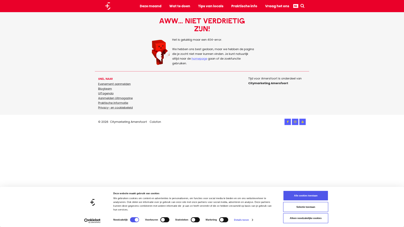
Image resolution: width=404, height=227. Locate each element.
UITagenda (105, 93)
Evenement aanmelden (114, 84)
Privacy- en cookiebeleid (115, 108)
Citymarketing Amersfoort (128, 122)
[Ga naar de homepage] (109, 6)
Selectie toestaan (305, 207)
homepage (199, 59)
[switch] (164, 219)
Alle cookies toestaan (306, 195)
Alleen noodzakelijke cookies (306, 218)
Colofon (155, 122)
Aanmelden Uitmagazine (115, 98)
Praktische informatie (113, 103)
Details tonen (241, 219)
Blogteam (105, 89)
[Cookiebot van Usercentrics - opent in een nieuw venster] (92, 220)
